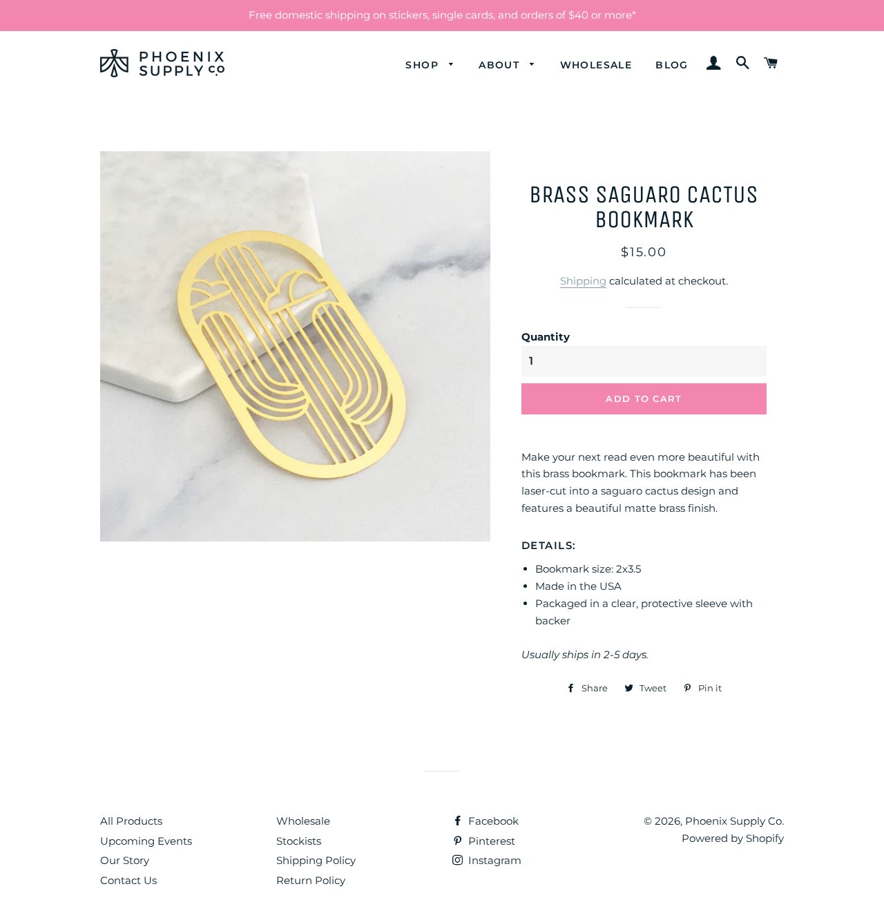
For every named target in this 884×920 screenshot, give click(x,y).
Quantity (545, 336)
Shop (423, 65)
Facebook (492, 820)
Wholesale (596, 65)
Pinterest (490, 840)
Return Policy (310, 880)
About (501, 65)
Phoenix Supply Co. (734, 820)
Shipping (583, 280)
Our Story (124, 860)
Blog (672, 65)
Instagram (493, 860)
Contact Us (128, 880)
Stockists (298, 840)
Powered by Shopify (733, 838)
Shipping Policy (316, 860)
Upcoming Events (146, 840)
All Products (131, 820)
